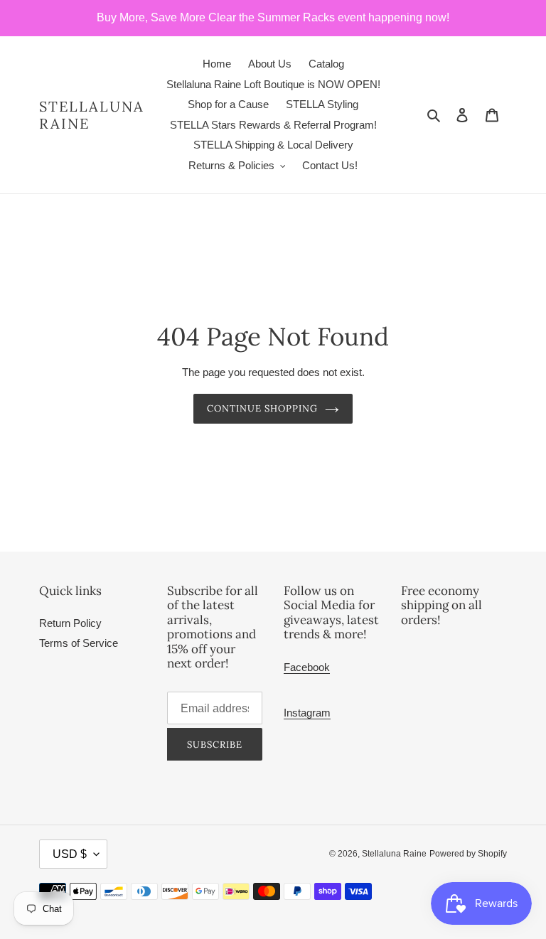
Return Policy (70, 623)
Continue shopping (262, 408)
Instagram (307, 713)
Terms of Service (78, 643)
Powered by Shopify (468, 854)
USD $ (70, 854)
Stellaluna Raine (91, 115)
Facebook (307, 667)
